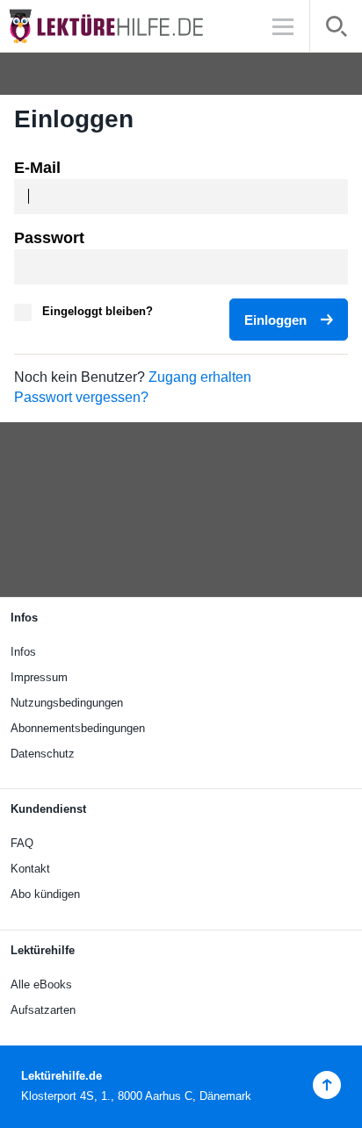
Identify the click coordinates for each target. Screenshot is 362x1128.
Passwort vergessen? (81, 397)
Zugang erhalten (199, 377)
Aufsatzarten (43, 1010)
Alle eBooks (41, 984)
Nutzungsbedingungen (67, 702)
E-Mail (37, 167)
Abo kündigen (45, 894)
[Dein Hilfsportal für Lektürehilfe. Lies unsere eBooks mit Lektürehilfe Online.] (123, 26)
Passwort (49, 238)
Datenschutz (43, 753)
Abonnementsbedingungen (78, 728)
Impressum (39, 677)
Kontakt (30, 868)
